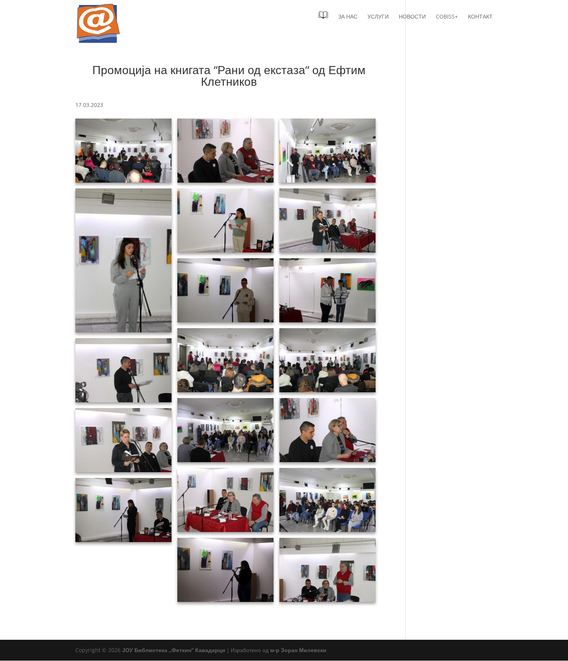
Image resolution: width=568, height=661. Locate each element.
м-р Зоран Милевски (298, 650)
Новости (412, 17)
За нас (347, 17)
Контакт (480, 17)
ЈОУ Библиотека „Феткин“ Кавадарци (173, 650)
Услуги (378, 17)
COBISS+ (447, 17)
